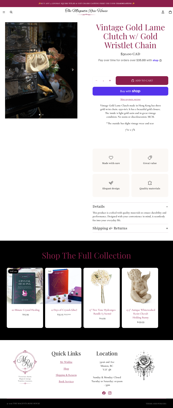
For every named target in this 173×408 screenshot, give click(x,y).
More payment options (130, 99)
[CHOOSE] (115, 299)
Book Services (66, 381)
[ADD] (76, 299)
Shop (66, 368)
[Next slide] (73, 70)
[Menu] (4, 12)
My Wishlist (66, 362)
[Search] (11, 12)
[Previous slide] (9, 70)
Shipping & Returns (110, 228)
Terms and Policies (156, 403)
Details (99, 206)
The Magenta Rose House (26, 403)
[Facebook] (104, 393)
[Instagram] (110, 393)
